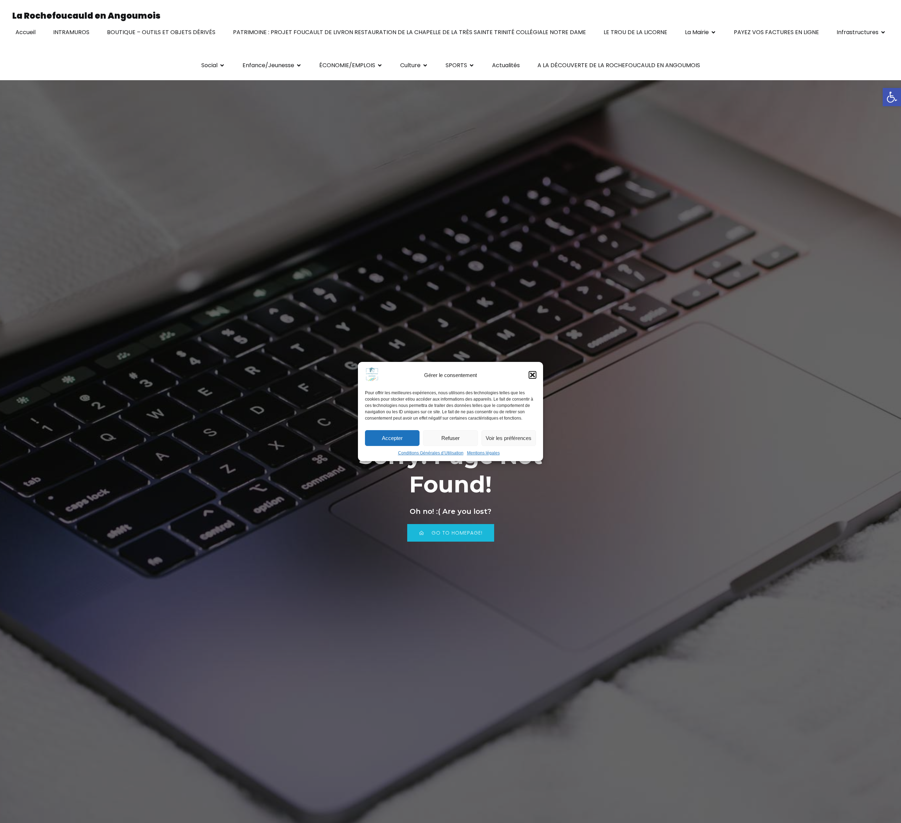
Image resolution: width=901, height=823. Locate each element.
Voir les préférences (508, 438)
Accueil (25, 32)
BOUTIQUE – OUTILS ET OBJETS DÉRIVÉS (161, 32)
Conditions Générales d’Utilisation (431, 453)
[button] (892, 97)
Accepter (392, 438)
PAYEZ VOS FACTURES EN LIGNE (776, 32)
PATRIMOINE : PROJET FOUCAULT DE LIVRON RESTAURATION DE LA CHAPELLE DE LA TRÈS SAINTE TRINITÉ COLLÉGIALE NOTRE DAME (409, 32)
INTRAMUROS (71, 32)
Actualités (506, 65)
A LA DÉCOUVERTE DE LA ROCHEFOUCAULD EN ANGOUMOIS (618, 65)
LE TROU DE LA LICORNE (635, 32)
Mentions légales (483, 453)
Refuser (450, 438)
